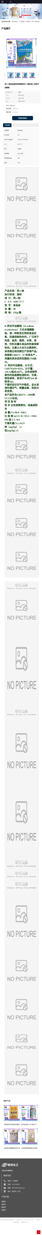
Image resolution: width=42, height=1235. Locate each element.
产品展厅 (22, 21)
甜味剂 (4, 1204)
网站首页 (15, 21)
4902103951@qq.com (18, 1188)
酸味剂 (4, 1207)
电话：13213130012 (14, 1184)
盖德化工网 (24, 1222)
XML (33, 1220)
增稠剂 (4, 1201)
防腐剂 (28, 21)
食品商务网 (16, 1222)
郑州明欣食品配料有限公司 (7, 1220)
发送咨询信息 (22, 118)
